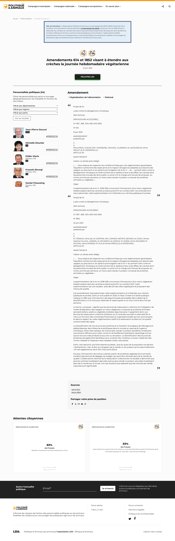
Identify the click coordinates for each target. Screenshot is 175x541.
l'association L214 (65, 532)
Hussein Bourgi (34, 170)
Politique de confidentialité (141, 514)
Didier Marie (32, 156)
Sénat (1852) (76, 392)
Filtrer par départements (24, 106)
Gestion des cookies (152, 532)
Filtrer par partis (20, 113)
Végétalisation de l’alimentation (27, 427)
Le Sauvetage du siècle (90, 28)
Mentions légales (136, 510)
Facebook (133, 518)
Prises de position (26, 18)
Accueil (15, 18)
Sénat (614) (76, 389)
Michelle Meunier (34, 143)
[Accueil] (13, 11)
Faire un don (97, 510)
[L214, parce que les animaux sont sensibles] (16, 531)
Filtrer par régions (21, 109)
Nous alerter (97, 505)
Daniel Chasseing (35, 183)
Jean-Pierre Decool (36, 129)
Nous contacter (136, 505)
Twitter (133, 523)
